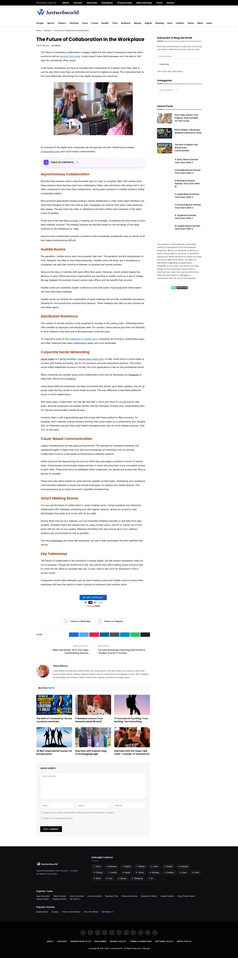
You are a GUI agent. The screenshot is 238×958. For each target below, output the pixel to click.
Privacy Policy (124, 2)
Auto (169, 23)
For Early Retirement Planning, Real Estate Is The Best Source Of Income (121, 652)
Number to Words (149, 896)
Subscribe (164, 64)
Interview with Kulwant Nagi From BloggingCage (90, 752)
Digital (148, 23)
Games (170, 2)
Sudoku (55, 912)
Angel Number (167, 896)
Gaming (159, 23)
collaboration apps (50, 151)
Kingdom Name (59, 899)
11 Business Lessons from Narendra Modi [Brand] (89, 720)
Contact (77, 2)
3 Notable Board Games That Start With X (188, 171)
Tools (159, 2)
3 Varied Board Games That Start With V (187, 195)
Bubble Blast (42, 912)
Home (191, 23)
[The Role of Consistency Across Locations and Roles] (54, 705)
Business (125, 23)
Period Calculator (129, 896)
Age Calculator (43, 896)
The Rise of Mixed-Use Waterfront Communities (186, 147)
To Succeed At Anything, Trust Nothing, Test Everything (131, 720)
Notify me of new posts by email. (58, 818)
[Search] (201, 3)
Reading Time (111, 896)
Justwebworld (116, 948)
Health (105, 23)
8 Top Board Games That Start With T (185, 217)
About (66, 2)
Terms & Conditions (141, 941)
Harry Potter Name (186, 896)
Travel (94, 23)
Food (84, 23)
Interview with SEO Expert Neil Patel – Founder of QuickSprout (132, 752)
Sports (50, 23)
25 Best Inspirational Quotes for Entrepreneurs (54, 752)
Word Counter (60, 896)
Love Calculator (94, 896)
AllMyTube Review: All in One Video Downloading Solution (70, 652)
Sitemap (146, 948)
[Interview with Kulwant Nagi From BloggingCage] (93, 737)
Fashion (180, 23)
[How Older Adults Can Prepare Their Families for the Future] (164, 118)
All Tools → (75, 899)
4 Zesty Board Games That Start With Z (186, 161)
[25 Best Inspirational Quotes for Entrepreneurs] (54, 737)
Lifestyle (74, 23)
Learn (209, 23)
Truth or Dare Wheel (71, 912)
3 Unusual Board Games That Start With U (188, 206)
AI (152, 878)
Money (137, 23)
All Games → (107, 912)
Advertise (92, 2)
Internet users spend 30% (91, 359)
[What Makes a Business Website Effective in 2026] (164, 133)
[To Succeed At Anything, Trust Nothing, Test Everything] (132, 705)
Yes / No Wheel (91, 912)
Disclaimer (107, 2)
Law (110, 878)
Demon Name (42, 899)
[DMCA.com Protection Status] (179, 288)
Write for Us (184, 941)
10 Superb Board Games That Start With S (187, 227)
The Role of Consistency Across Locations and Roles (54, 720)
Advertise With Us (81, 941)
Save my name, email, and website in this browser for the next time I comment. (78, 812)
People (40, 23)
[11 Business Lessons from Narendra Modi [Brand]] (93, 705)
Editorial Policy (144, 2)
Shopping (138, 878)
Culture (62, 23)
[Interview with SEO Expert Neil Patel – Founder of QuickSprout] (132, 737)
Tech (114, 23)
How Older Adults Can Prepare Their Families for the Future (186, 117)
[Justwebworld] (57, 12)
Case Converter (77, 896)
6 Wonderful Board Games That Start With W (187, 183)
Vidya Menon (42, 46)
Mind (200, 23)
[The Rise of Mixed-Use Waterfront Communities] (164, 148)
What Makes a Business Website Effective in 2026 (188, 131)
